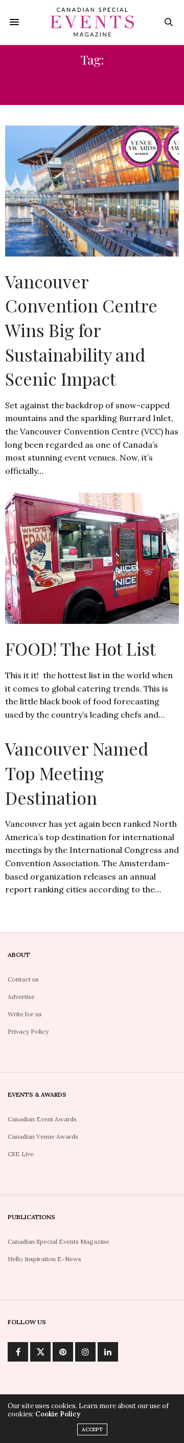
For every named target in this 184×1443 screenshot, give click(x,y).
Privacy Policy (28, 1031)
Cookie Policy (57, 1414)
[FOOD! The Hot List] (92, 558)
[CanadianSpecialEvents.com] (92, 22)
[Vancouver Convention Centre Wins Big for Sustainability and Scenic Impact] (92, 191)
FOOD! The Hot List (80, 648)
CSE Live (21, 1154)
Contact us (23, 979)
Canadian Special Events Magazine (58, 1241)
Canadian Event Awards (42, 1119)
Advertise (21, 996)
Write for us (25, 1014)
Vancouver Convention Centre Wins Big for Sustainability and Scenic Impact (81, 329)
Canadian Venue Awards (43, 1136)
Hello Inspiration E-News (44, 1259)
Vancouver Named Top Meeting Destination (76, 773)
